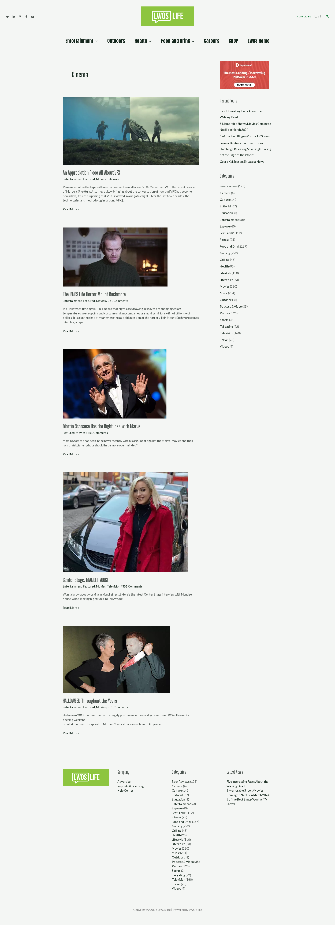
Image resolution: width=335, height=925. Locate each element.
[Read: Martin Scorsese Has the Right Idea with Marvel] (114, 383)
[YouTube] (32, 16)
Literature (226, 280)
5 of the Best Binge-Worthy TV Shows (245, 136)
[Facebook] (26, 16)
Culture (225, 199)
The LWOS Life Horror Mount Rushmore (94, 294)
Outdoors (116, 40)
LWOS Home (259, 40)
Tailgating (226, 326)
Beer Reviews (229, 186)
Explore (225, 226)
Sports (224, 320)
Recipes (225, 313)
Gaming (225, 253)
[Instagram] (20, 16)
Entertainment (79, 40)
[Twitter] (7, 16)
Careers (211, 40)
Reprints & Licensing (130, 786)
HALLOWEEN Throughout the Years (90, 701)
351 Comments (118, 301)
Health (141, 40)
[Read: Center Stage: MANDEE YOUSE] (125, 522)
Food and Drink (175, 40)
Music (224, 293)
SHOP (233, 40)
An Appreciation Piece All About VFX (91, 172)
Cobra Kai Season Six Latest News (242, 161)
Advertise (124, 781)
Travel (224, 340)
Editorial (225, 206)
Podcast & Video (231, 306)
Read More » (71, 209)
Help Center (125, 790)
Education (226, 213)
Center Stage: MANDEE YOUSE (86, 580)
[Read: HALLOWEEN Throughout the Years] (116, 659)
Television (113, 179)
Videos (224, 346)
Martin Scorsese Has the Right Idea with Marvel (102, 426)
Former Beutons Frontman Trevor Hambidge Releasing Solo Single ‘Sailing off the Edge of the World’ (245, 149)
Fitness (224, 239)
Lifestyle (225, 273)
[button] (304, 16)
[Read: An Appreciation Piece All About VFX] (131, 130)
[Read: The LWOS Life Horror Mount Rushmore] (115, 256)
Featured (89, 179)
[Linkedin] (13, 16)
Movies (101, 179)
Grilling (224, 260)
